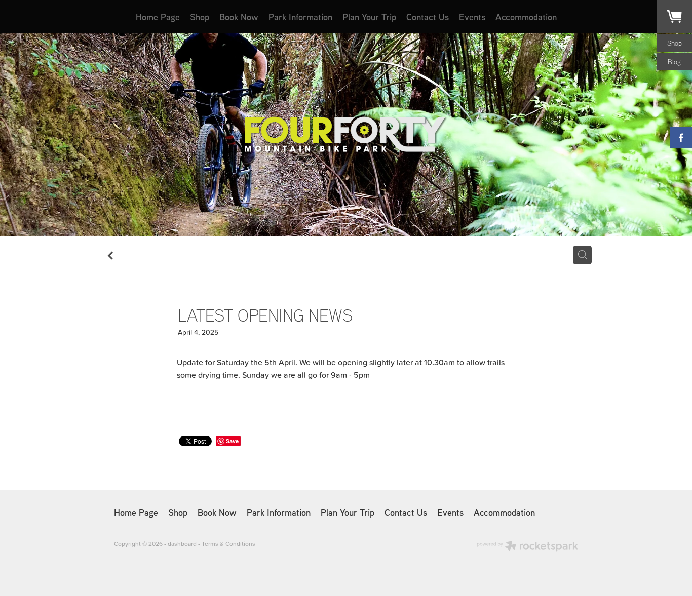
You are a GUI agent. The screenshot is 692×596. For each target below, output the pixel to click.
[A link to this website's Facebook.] (681, 137)
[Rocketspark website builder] (527, 547)
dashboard (182, 543)
